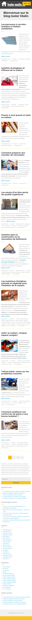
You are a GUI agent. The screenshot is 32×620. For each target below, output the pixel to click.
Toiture (3, 404)
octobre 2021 (6, 531)
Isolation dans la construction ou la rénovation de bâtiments (13, 237)
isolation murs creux (11, 446)
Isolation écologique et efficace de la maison (13, 69)
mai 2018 (5, 552)
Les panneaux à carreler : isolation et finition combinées (14, 26)
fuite (15, 403)
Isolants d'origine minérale (9, 580)
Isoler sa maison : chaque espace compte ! (14, 334)
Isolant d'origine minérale (9, 577)
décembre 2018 (7, 546)
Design (4, 572)
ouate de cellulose (11, 325)
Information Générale (6, 145)
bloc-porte (14, 225)
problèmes (20, 403)
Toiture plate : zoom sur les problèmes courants (15, 372)
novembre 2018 (7, 548)
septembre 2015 (7, 557)
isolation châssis (17, 362)
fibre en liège (27, 322)
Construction (21, 59)
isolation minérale (15, 272)
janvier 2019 (6, 545)
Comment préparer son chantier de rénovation (13, 154)
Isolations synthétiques (8, 585)
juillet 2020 (5, 536)
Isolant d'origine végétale (7, 320)
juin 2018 (5, 550)
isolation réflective (25, 272)
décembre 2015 (7, 555)
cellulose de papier (6, 322)
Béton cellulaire (7, 567)
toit (24, 403)
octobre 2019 (6, 541)
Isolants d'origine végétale (17, 106)
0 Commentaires (14, 60)
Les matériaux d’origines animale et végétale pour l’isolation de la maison (14, 283)
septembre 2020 (7, 535)
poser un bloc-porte (10, 227)
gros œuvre (22, 168)
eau (12, 403)
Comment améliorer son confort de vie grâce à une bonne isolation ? (14, 414)
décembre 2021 (7, 529)
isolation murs (4, 364)
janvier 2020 (6, 538)
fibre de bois (19, 322)
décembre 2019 (7, 540)
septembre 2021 (7, 533)
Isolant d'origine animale (22, 319)
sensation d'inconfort (21, 446)
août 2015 (5, 558)
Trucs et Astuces (6, 225)
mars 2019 (5, 543)
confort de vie (14, 444)
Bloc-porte (19, 224)
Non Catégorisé (26, 224)
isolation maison (26, 362)
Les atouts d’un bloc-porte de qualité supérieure (14, 193)
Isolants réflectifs (20, 270)
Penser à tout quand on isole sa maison (16, 116)
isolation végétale (5, 274)
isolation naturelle (20, 324)
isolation (29, 270)
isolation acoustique (23, 225)
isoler (10, 364)
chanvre (14, 322)
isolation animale (6, 272)
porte (2, 227)
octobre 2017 (6, 553)
